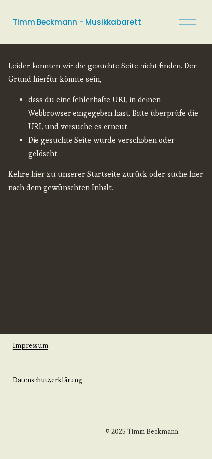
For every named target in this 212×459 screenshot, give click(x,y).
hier (38, 174)
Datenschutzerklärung (47, 379)
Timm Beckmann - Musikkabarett (77, 22)
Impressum (30, 345)
